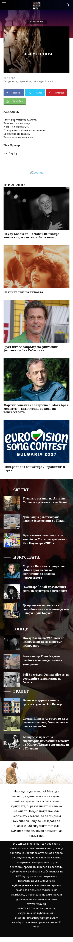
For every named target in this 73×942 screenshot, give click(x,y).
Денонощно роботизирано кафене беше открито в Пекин (44, 519)
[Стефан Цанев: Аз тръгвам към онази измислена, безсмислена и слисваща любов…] (12, 723)
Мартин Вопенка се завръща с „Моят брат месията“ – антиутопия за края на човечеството (36, 408)
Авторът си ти (36, 21)
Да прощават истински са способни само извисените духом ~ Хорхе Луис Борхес (46, 609)
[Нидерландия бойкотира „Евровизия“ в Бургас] (36, 441)
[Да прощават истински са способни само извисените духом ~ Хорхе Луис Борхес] (12, 610)
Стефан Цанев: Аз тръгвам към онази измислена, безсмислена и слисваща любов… (45, 722)
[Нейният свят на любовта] (36, 266)
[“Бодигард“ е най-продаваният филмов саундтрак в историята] (12, 591)
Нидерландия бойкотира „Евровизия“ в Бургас (34, 468)
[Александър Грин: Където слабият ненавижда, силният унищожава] (12, 661)
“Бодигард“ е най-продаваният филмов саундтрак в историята (45, 589)
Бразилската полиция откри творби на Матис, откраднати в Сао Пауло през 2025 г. (45, 539)
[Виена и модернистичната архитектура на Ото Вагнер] (12, 705)
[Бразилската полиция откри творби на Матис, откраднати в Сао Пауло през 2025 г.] (12, 540)
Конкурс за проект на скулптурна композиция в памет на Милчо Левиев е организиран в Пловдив (46, 742)
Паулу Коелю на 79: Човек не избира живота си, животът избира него (31, 235)
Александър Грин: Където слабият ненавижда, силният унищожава (43, 660)
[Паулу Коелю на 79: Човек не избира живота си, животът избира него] (36, 208)
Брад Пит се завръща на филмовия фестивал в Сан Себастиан (31, 348)
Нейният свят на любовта (23, 292)
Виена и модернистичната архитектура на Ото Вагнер (42, 702)
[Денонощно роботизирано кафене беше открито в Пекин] (12, 521)
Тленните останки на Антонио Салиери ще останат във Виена (45, 500)
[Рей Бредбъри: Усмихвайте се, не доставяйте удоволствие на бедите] (12, 679)
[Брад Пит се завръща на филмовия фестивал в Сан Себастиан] (36, 321)
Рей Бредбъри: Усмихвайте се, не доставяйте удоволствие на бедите (46, 678)
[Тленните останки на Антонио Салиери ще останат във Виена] (12, 503)
